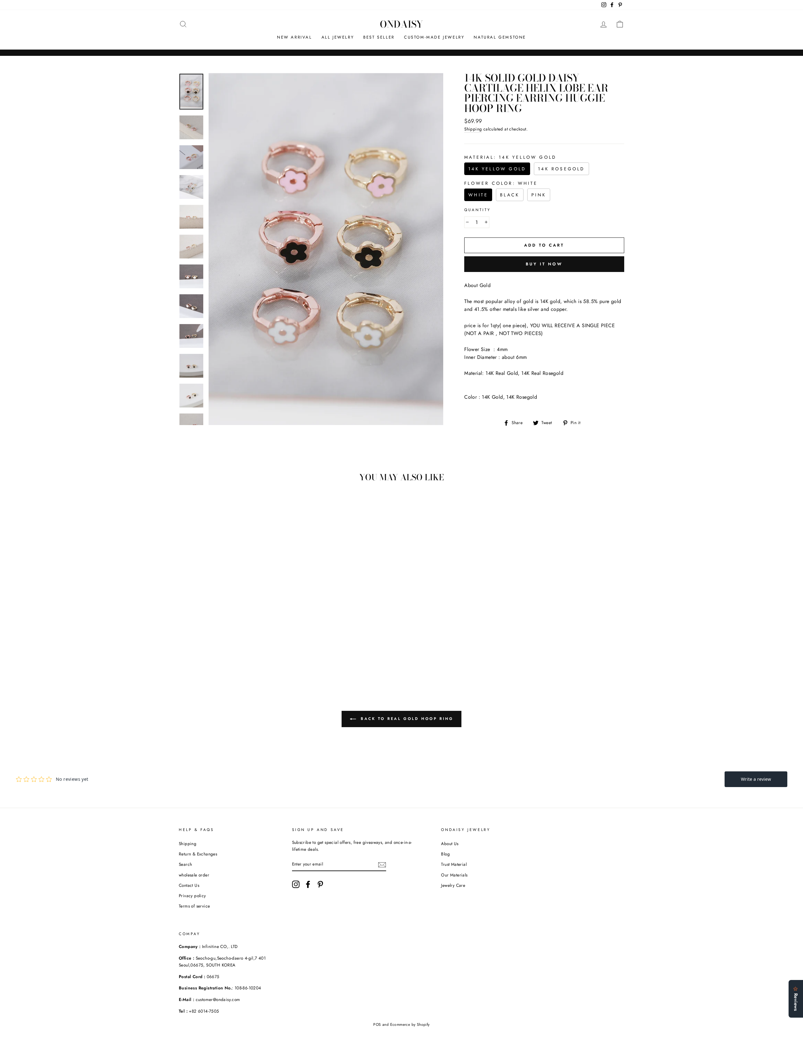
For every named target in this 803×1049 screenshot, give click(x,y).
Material (510, 157)
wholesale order (194, 875)
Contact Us (189, 885)
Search (185, 864)
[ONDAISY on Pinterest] (320, 884)
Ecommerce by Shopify (410, 1024)
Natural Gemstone (500, 37)
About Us (449, 843)
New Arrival (294, 37)
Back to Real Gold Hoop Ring (406, 719)
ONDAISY (401, 24)
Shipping (473, 129)
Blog (445, 854)
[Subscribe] (382, 864)
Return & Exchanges (198, 854)
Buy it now (544, 264)
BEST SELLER (379, 37)
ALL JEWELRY (338, 37)
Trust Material (454, 864)
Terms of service (194, 906)
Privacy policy (192, 895)
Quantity (477, 210)
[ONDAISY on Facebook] (308, 884)
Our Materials (454, 875)
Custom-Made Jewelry (434, 37)
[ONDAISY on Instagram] (296, 884)
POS (377, 1024)
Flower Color (501, 183)
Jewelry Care (453, 885)
